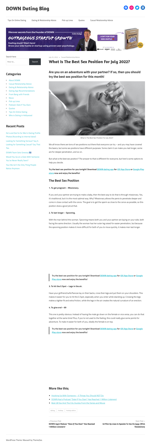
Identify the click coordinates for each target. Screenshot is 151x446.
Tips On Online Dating (17, 20)
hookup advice (71, 410)
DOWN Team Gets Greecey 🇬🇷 (18, 152)
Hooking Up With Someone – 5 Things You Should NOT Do (77, 395)
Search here (11, 56)
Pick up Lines (67, 20)
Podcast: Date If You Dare (20, 104)
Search (35, 61)
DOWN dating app (105, 169)
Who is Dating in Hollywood (20, 115)
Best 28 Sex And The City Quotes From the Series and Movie (78, 403)
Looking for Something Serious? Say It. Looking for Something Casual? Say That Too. (23, 144)
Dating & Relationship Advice (44, 20)
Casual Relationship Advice (101, 20)
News (11, 97)
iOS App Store (123, 169)
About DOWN (14, 80)
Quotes (81, 20)
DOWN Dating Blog (27, 8)
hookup (60, 410)
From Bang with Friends (19, 94)
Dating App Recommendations (22, 90)
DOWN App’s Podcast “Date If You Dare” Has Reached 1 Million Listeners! (84, 399)
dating (52, 410)
